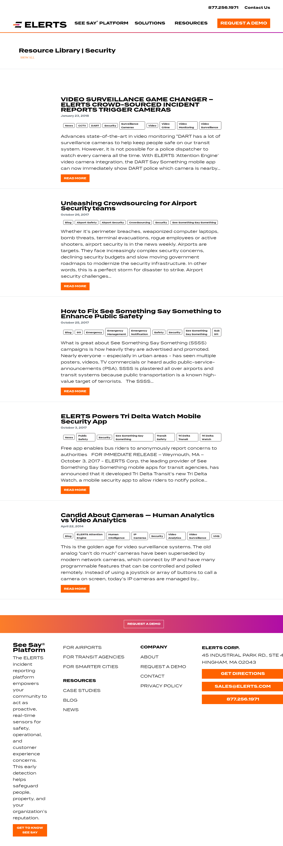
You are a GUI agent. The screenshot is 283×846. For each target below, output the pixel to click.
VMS (216, 536)
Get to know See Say (30, 830)
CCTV (82, 125)
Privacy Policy (161, 685)
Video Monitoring (186, 125)
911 (79, 332)
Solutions (150, 23)
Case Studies (82, 690)
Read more (75, 178)
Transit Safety (161, 437)
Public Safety (83, 437)
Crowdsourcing (139, 222)
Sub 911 (217, 332)
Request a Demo (243, 23)
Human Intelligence (116, 536)
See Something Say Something (194, 222)
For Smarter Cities (90, 666)
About (149, 656)
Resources (191, 23)
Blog (68, 222)
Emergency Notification (139, 332)
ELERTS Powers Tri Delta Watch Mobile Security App (131, 419)
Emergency (94, 332)
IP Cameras (140, 536)
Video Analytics (174, 536)
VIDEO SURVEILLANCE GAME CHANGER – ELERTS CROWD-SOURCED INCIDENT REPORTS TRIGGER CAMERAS (137, 104)
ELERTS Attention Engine (90, 536)
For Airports (82, 647)
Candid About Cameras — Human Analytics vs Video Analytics (137, 518)
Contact (152, 676)
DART (95, 125)
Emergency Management (116, 332)
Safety (159, 332)
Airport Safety (87, 222)
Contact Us (257, 7)
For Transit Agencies (93, 656)
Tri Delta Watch (208, 437)
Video (152, 125)
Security (110, 125)
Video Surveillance (209, 125)
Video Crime (166, 125)
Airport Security (113, 222)
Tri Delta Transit (184, 437)
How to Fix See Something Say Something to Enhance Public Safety (141, 314)
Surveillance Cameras (129, 125)
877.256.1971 (223, 7)
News (69, 125)
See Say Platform (101, 23)
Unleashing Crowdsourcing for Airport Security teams (129, 206)
